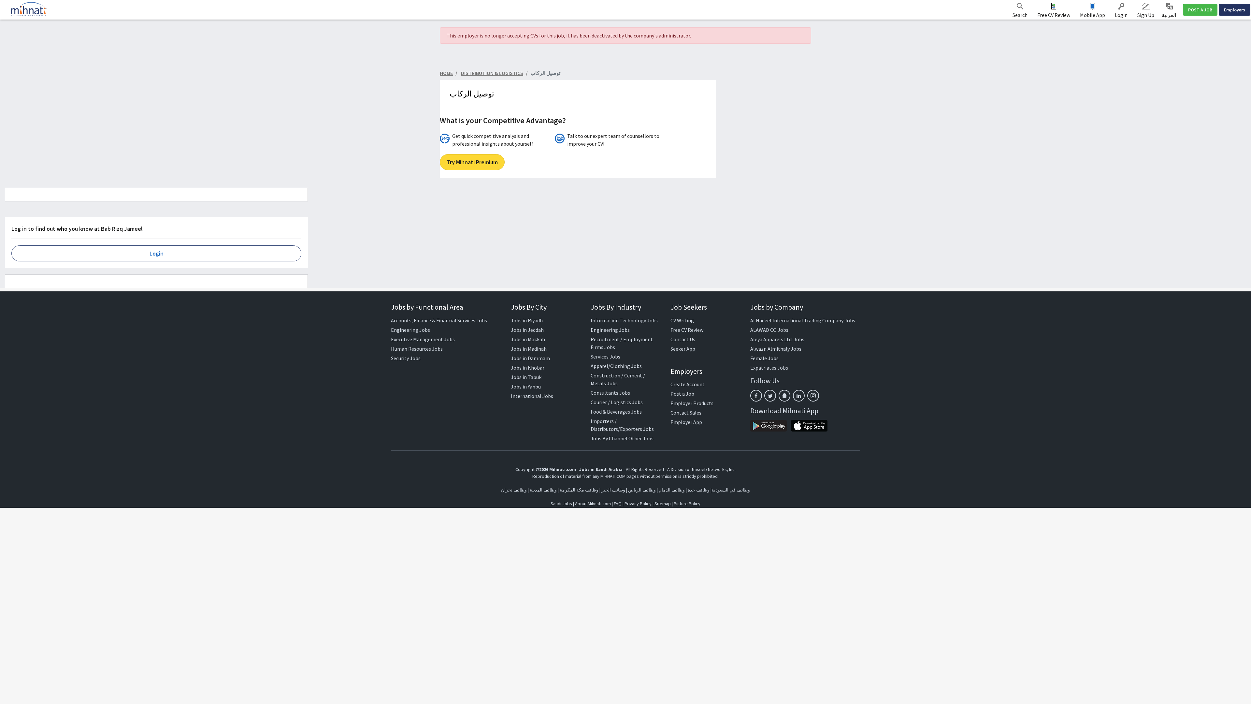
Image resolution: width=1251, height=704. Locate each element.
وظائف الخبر (613, 490)
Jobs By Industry (616, 307)
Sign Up (1145, 15)
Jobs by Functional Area (427, 307)
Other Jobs (641, 438)
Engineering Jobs (410, 330)
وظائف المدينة (543, 490)
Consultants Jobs (610, 392)
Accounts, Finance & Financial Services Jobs (439, 320)
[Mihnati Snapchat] (784, 396)
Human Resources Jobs (417, 348)
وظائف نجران (514, 490)
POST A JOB (1200, 10)
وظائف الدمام (672, 490)
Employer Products (691, 403)
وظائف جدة (699, 490)
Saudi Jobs (561, 503)
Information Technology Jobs (624, 320)
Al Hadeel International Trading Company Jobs (802, 320)
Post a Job (682, 393)
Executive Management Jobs (423, 339)
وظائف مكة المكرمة (579, 490)
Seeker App (682, 348)
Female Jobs (764, 358)
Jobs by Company (776, 307)
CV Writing (682, 320)
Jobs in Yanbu (526, 386)
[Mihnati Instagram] (813, 396)
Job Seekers (688, 307)
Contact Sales (685, 412)
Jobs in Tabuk (526, 377)
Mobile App (1092, 15)
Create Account (687, 384)
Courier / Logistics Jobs (617, 402)
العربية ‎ (1169, 15)
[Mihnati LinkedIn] (799, 396)
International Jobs (532, 396)
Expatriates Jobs (769, 367)
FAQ (618, 503)
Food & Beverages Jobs (616, 411)
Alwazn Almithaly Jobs (775, 348)
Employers (1234, 10)
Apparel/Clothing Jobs (616, 366)
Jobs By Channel (609, 438)
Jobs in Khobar (527, 367)
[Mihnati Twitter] (770, 396)
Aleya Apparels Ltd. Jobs (777, 339)
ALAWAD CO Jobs (769, 330)
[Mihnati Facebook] (756, 396)
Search (1020, 15)
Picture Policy (687, 503)
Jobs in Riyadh (527, 320)
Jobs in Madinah (529, 348)
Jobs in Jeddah (527, 330)
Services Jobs (605, 356)
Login (1121, 15)
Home (446, 73)
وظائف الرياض (642, 490)
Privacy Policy (638, 503)
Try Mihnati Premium (472, 162)
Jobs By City (529, 307)
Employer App (686, 422)
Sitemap (662, 503)
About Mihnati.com (593, 503)
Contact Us (682, 339)
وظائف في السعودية (731, 490)
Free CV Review (1053, 15)
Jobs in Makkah (528, 339)
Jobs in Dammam (530, 358)
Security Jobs (406, 358)
